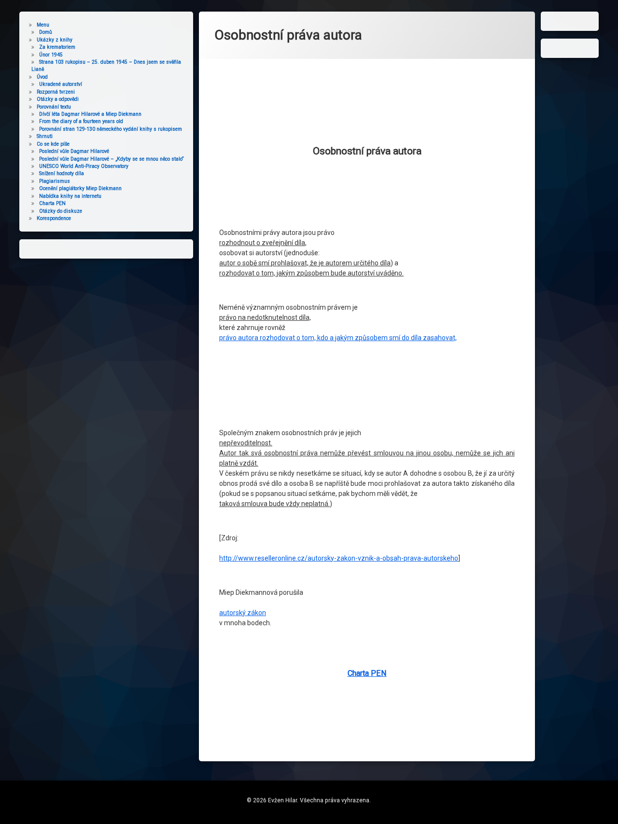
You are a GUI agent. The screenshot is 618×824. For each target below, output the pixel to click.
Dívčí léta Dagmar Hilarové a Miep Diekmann (90, 114)
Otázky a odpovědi (58, 99)
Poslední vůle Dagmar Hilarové (74, 151)
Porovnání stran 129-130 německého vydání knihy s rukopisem (110, 129)
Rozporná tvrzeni (56, 92)
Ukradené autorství (60, 84)
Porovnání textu (54, 107)
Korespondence (54, 218)
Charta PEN (367, 673)
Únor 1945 (51, 55)
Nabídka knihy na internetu (70, 196)
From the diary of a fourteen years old (81, 121)
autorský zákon (242, 613)
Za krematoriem (57, 47)
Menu (43, 25)
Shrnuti (45, 136)
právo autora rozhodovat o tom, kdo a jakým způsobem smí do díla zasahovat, (338, 338)
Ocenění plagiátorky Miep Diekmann (80, 188)
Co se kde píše (53, 144)
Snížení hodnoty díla (61, 173)
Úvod (42, 77)
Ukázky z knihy (54, 40)
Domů (45, 32)
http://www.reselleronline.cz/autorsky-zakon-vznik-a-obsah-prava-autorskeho (338, 558)
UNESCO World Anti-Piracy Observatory (83, 166)
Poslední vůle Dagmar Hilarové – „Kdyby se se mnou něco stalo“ (111, 159)
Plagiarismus (54, 181)
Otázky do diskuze (60, 211)
